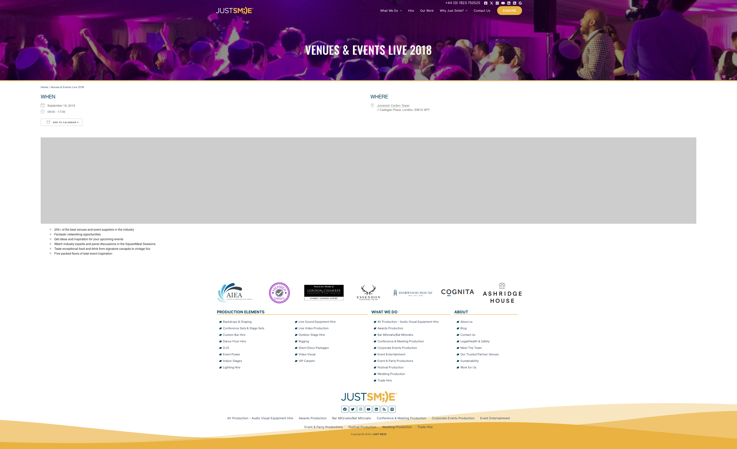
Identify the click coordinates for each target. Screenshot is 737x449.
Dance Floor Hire (234, 341)
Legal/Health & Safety (475, 341)
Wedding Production (391, 374)
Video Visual (307, 354)
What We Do (389, 10)
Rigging (304, 341)
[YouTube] (503, 3)
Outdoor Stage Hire (312, 335)
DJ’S (226, 348)
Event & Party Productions (395, 361)
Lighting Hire (231, 367)
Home (44, 87)
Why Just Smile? (452, 10)
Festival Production (391, 367)
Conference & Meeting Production (401, 341)
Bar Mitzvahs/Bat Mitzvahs (395, 335)
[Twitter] (491, 3)
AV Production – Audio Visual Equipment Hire (408, 322)
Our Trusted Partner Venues (479, 354)
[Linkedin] (509, 3)
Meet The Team (471, 348)
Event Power (231, 354)
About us (466, 322)
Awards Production (390, 328)
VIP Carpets (307, 361)
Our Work (427, 10)
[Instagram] (497, 3)
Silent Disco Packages (314, 348)
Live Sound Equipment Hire (317, 322)
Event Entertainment (391, 354)
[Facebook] (485, 3)
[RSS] (514, 3)
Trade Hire (385, 380)
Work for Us (468, 367)
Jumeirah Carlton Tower (393, 105)
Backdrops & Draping (237, 322)
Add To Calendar (64, 122)
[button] (400, 10)
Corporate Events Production (397, 348)
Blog (463, 328)
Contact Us (482, 10)
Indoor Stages (232, 361)
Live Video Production (314, 328)
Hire (411, 10)
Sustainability (469, 361)
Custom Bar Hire (234, 335)
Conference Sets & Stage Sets (243, 328)
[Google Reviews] (520, 3)
